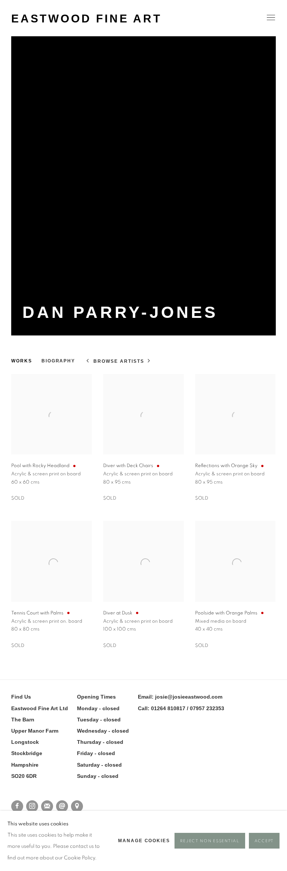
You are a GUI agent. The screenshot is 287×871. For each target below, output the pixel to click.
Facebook (17, 806)
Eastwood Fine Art (86, 18)
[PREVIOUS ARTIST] (88, 361)
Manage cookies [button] (144, 840)
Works (21, 361)
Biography (58, 361)
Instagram (32, 806)
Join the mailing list (47, 806)
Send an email (62, 806)
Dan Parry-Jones (120, 312)
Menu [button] (270, 18)
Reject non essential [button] (209, 841)
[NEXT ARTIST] (149, 361)
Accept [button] (264, 841)
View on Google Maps (77, 806)
